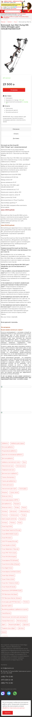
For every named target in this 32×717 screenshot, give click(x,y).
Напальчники (14, 515)
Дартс (4, 624)
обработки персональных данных (13, 708)
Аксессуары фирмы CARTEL (10, 500)
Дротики (26, 624)
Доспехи (21, 628)
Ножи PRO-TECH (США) (9, 552)
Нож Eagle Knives (7, 568)
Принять (7, 712)
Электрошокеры (22, 620)
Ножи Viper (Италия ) (8, 575)
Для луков (13, 511)
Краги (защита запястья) (9, 519)
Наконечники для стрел (9, 488)
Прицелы (17, 503)
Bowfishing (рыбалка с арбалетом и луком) (14, 609)
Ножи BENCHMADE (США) (9, 534)
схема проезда (21, 14)
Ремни (24, 507)
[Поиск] (20, 11)
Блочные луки (20, 466)
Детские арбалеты (7, 458)
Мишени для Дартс (14, 624)
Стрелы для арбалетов (8, 481)
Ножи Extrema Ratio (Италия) (10, 564)
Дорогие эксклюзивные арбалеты (12, 454)
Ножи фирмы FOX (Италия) (10, 560)
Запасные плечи (6, 507)
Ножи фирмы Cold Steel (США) (11, 571)
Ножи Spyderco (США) (8, 545)
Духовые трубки (7, 605)
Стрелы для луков (7, 485)
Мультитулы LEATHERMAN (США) (11, 590)
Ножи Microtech (6, 537)
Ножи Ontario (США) (8, 579)
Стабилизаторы (24, 511)
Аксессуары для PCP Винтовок (11, 602)
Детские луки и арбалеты (9, 473)
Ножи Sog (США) (7, 526)
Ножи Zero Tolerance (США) (10, 583)
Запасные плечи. (7, 496)
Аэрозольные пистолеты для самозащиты (14, 617)
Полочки (4, 515)
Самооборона (6, 613)
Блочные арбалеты (7, 447)
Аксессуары (22, 488)
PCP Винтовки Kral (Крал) (9, 594)
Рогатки (26, 602)
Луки (24, 462)
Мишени (4, 492)
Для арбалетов (6, 503)
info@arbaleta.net (8, 668)
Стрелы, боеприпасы (8, 477)
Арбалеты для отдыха (17, 443)
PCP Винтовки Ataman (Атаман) (11, 598)
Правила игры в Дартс (8, 628)
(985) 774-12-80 (7, 683)
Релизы (12, 522)
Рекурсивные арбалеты (9, 451)
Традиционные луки (8, 469)
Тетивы (17, 507)
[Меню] (2, 11)
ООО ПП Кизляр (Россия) (9, 541)
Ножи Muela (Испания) (8, 587)
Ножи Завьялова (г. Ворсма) (10, 549)
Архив (4, 632)
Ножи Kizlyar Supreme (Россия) (11, 530)
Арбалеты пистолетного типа (10, 462)
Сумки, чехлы (14, 492)
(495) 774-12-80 (7, 677)
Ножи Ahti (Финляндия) (9, 556)
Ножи (19, 522)
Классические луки (7, 466)
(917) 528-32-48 (7, 680)
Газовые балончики (8, 620)
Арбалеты (5, 443)
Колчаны (4, 511)
